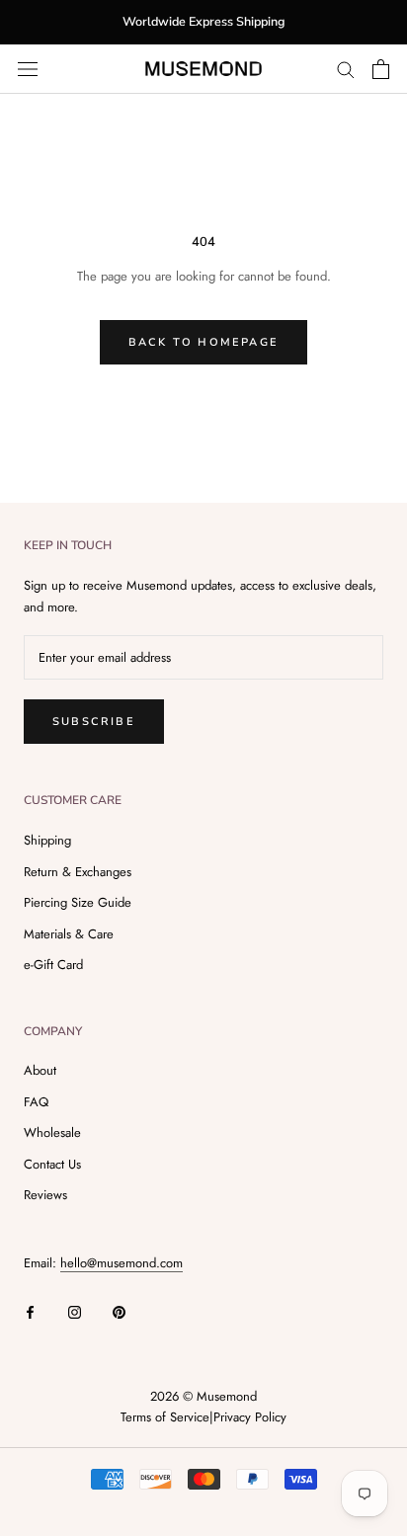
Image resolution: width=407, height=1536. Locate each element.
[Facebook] (30, 1310)
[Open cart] (380, 69)
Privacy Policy (249, 1417)
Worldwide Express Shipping (203, 21)
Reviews (45, 1194)
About (40, 1070)
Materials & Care (69, 934)
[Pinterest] (119, 1310)
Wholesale (52, 1132)
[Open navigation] (28, 68)
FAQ (36, 1101)
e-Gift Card (53, 964)
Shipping (47, 840)
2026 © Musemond (203, 1396)
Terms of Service (165, 1417)
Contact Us (52, 1164)
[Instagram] (74, 1310)
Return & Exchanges (77, 871)
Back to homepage (203, 342)
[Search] (346, 68)
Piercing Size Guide (77, 902)
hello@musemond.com (121, 1262)
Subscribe (93, 721)
